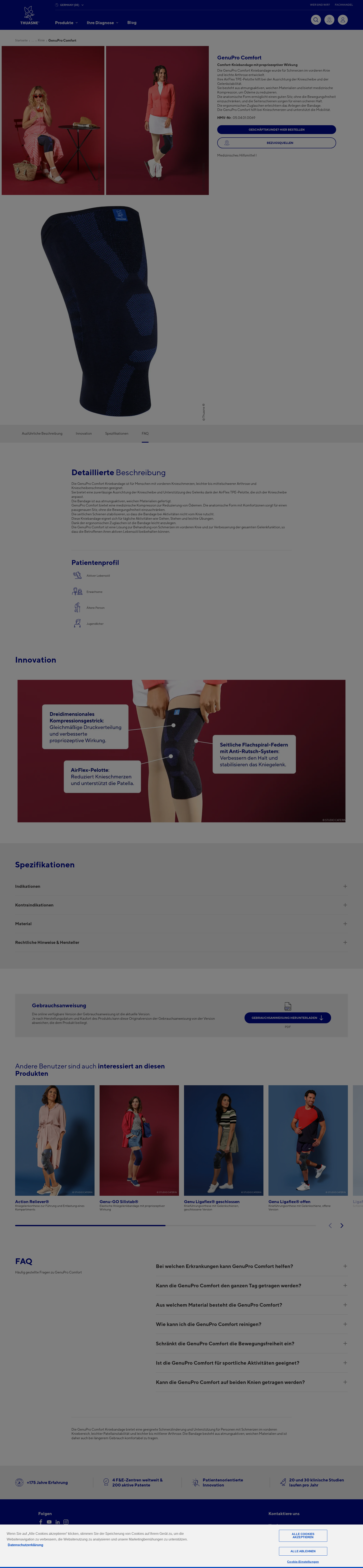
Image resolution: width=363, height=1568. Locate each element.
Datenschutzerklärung (25, 1545)
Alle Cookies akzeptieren (303, 1535)
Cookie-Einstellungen (303, 1561)
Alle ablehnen (303, 1551)
